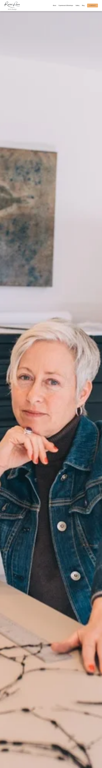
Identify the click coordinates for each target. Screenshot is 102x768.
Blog (83, 5)
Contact (92, 5)
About (54, 5)
